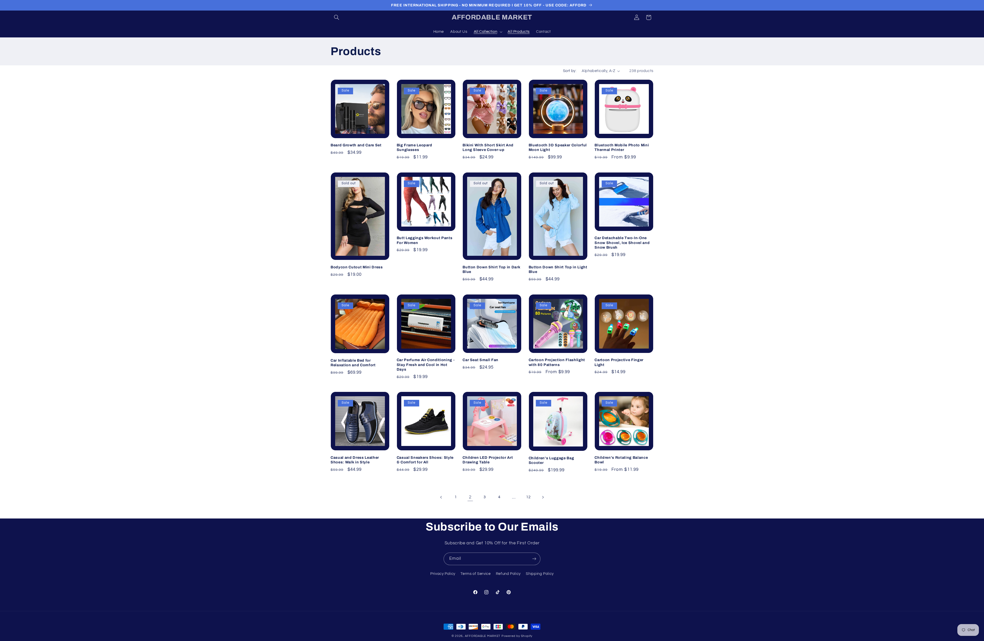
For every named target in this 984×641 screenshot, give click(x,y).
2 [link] (470, 497)
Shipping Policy (540, 574)
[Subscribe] (534, 559)
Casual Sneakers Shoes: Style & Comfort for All (425, 459)
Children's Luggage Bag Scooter (551, 460)
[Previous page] (441, 497)
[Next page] (543, 497)
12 (528, 497)
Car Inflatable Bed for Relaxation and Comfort (353, 362)
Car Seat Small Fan (480, 360)
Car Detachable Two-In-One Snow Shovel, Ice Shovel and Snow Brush (622, 242)
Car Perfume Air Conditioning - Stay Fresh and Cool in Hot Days (426, 364)
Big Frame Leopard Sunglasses (414, 147)
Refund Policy (508, 574)
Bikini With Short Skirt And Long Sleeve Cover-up (488, 147)
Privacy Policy (442, 574)
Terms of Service (475, 574)
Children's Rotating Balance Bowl (621, 459)
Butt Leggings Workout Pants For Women (425, 240)
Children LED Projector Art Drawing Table (488, 459)
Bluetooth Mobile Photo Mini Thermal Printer (621, 147)
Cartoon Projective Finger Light (618, 362)
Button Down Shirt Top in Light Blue (558, 269)
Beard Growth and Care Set (356, 145)
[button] (336, 17)
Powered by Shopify (516, 636)
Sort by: (569, 71)
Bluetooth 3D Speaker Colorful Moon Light (558, 147)
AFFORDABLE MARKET (483, 636)
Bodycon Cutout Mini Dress (357, 267)
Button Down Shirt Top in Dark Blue (491, 269)
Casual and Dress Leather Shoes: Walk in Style (355, 459)
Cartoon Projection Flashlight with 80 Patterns (557, 362)
